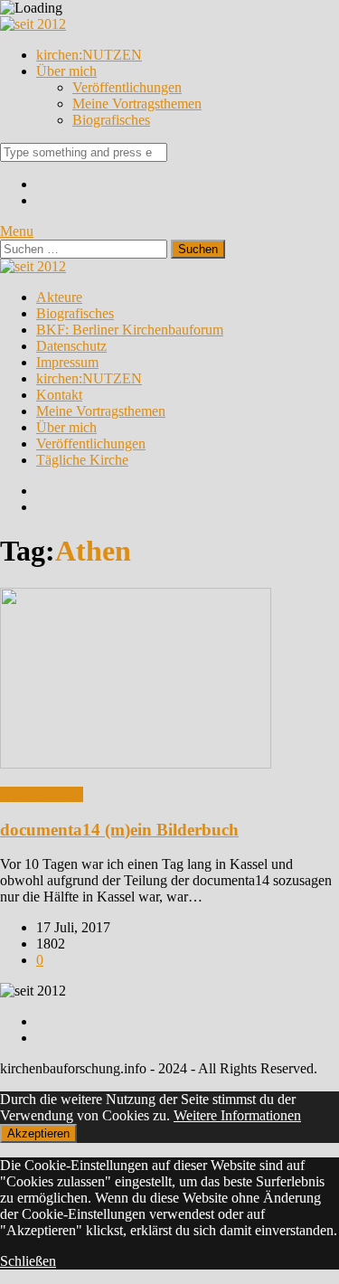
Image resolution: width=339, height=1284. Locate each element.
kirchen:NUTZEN (89, 54)
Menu (16, 231)
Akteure (59, 297)
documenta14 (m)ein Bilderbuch (119, 829)
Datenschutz (71, 346)
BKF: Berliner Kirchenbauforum (129, 329)
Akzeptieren (38, 1133)
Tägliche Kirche (82, 459)
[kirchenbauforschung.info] (33, 24)
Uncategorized (41, 794)
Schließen (28, 1261)
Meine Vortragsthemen (137, 103)
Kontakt (59, 394)
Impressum (67, 362)
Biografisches (111, 119)
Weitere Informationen (237, 1115)
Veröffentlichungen (127, 87)
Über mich (66, 71)
